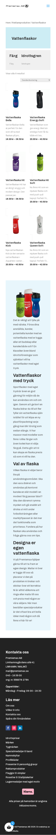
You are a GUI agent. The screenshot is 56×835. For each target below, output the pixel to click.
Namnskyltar (13, 755)
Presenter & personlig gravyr (21, 764)
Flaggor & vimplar (16, 773)
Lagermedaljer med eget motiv (23, 781)
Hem (8, 22)
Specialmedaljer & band (19, 751)
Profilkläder (12, 760)
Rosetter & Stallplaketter (19, 777)
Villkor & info (13, 710)
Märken (10, 742)
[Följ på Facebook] (8, 728)
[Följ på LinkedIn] (20, 728)
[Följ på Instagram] (14, 728)
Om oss (10, 705)
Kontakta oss (13, 714)
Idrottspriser (13, 738)
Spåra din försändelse (18, 718)
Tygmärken (12, 747)
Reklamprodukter (21, 22)
